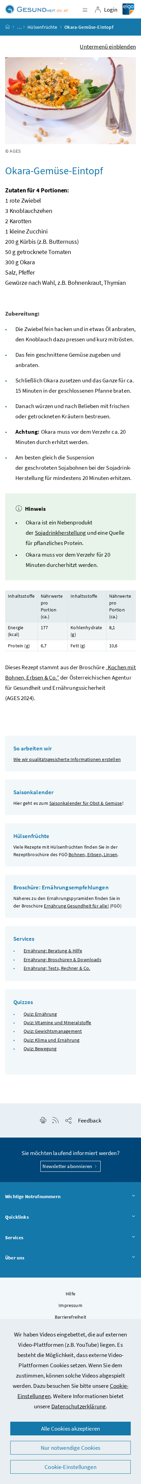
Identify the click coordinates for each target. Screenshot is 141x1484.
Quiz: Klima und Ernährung (51, 1040)
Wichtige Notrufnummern (33, 1196)
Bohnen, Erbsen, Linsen (92, 854)
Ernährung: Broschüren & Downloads (62, 959)
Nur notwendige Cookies (70, 1447)
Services (14, 1237)
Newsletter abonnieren (67, 1166)
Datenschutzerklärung (78, 1406)
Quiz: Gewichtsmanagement (53, 1031)
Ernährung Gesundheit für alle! (76, 906)
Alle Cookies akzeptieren (70, 1428)
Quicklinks (17, 1217)
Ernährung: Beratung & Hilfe (53, 951)
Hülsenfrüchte (42, 27)
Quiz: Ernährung (40, 1014)
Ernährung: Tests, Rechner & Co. (57, 968)
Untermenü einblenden (108, 46)
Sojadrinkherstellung (60, 532)
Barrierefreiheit (70, 1317)
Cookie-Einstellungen (70, 1467)
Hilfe (70, 1294)
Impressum (70, 1305)
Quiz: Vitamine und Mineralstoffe (57, 1022)
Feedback (89, 1120)
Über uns (14, 1258)
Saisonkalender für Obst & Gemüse (85, 803)
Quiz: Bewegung (40, 1048)
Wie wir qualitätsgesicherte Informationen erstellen (67, 759)
